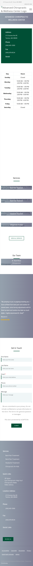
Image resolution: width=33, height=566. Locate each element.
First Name (4, 357)
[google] (6, 60)
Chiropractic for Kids (12, 466)
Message (4, 392)
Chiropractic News (11, 483)
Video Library (9, 485)
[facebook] (10, 60)
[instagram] (20, 60)
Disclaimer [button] (22, 550)
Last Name (4, 365)
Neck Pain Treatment (12, 459)
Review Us (8, 539)
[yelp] (13, 60)
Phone (3, 383)
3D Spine (7, 478)
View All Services (16, 238)
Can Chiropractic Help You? (14, 480)
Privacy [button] (29, 550)
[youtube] (17, 60)
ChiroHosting (4, 563)
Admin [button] (17, 554)
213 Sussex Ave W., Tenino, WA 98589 (12, 2)
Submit (16, 425)
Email (3, 374)
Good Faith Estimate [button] (8, 554)
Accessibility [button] (5, 550)
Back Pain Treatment (12, 455)
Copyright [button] (14, 550)
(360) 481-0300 (28, 4)
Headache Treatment (12, 463)
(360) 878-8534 (10, 53)
